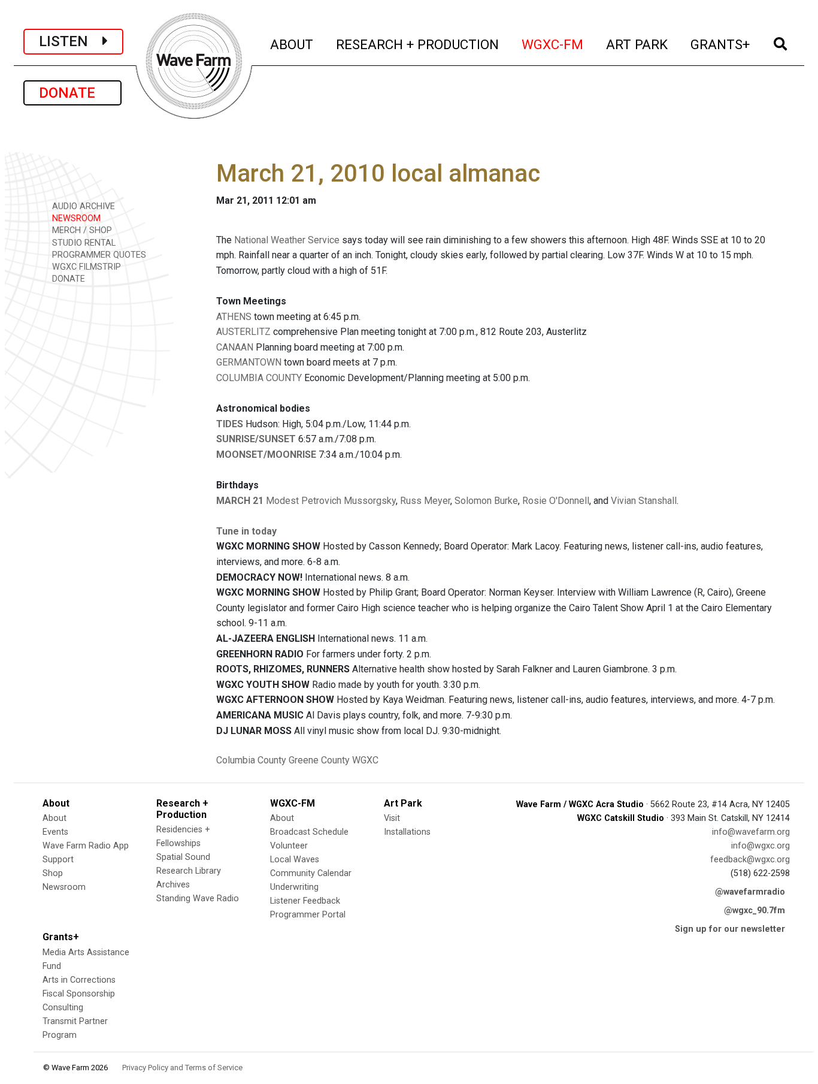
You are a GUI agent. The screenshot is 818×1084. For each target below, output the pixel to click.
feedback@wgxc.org (750, 859)
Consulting (63, 1008)
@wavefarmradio (750, 892)
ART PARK (637, 44)
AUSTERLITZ (244, 331)
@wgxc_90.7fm (754, 910)
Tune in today (246, 531)
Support (58, 859)
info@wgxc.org (760, 846)
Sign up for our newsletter (730, 929)
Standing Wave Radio (197, 898)
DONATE (72, 92)
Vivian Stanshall (644, 500)
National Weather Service (287, 240)
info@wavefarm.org (751, 832)
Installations (407, 832)
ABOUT (292, 44)
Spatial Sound (183, 857)
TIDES (229, 424)
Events (55, 832)
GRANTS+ (721, 44)
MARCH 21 (239, 500)
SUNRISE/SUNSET (256, 439)
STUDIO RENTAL (83, 243)
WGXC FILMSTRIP (85, 267)
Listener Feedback (305, 901)
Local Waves (294, 859)
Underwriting (294, 887)
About (54, 818)
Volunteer (289, 846)
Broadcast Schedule (309, 832)
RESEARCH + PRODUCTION (418, 44)
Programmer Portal (308, 915)
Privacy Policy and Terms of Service (182, 1067)
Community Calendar (311, 873)
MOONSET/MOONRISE (266, 454)
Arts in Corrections (79, 980)
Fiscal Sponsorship (79, 994)
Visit (392, 818)
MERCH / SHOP (81, 230)
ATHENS (235, 316)
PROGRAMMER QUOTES (98, 255)
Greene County (319, 760)
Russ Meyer (425, 500)
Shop (53, 873)
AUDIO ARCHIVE (82, 206)
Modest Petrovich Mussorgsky (331, 500)
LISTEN (70, 41)
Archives (173, 885)
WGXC (365, 760)
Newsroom (64, 887)
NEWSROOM (75, 218)
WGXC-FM (553, 44)
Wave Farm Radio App (86, 846)
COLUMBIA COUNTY (259, 378)
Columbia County (251, 760)
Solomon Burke (486, 500)
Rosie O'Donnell (555, 500)
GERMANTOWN (250, 362)
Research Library (188, 871)
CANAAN (236, 347)
